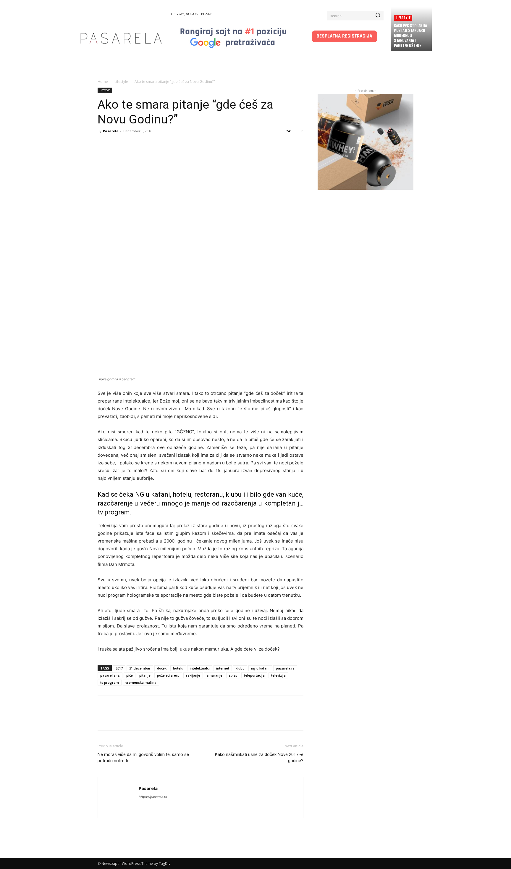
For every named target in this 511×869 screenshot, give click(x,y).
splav (233, 675)
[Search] (378, 15)
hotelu (178, 668)
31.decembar (140, 668)
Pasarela (111, 131)
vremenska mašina (140, 682)
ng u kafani (260, 668)
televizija (278, 675)
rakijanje (193, 675)
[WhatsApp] (144, 144)
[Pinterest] (131, 144)
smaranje (214, 675)
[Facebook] (103, 144)
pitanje (145, 675)
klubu (240, 668)
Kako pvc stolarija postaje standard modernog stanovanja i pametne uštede (410, 35)
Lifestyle (403, 17)
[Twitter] (117, 144)
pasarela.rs (285, 668)
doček (161, 668)
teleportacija (254, 675)
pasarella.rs (110, 675)
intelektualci (200, 668)
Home (103, 81)
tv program (109, 682)
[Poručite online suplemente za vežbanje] (365, 142)
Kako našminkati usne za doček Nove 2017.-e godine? (259, 757)
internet (222, 668)
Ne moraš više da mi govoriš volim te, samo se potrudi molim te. (143, 757)
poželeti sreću (168, 675)
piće (129, 675)
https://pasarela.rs (153, 797)
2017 (119, 668)
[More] (158, 144)
